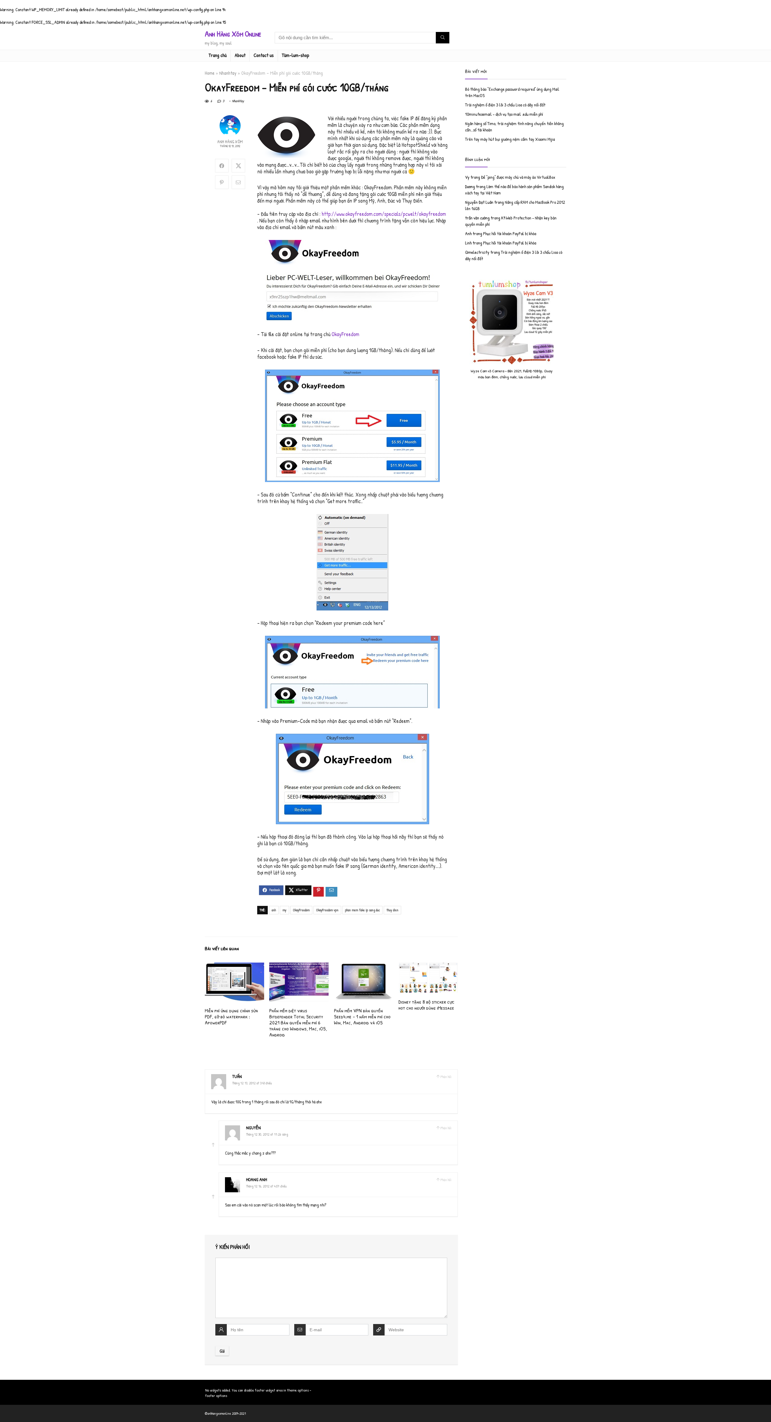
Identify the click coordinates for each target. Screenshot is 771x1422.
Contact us (264, 55)
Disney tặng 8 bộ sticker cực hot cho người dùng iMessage (426, 1004)
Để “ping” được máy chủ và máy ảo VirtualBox (518, 177)
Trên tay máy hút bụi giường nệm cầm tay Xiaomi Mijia (510, 139)
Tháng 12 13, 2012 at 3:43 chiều (252, 1083)
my (284, 910)
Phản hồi (445, 1076)
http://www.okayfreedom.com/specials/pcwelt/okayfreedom (384, 214)
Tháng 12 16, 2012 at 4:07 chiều (266, 1186)
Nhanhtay (227, 73)
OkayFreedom (345, 334)
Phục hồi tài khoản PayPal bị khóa (509, 233)
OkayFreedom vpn (327, 910)
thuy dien (392, 910)
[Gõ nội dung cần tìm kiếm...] (442, 37)
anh (274, 910)
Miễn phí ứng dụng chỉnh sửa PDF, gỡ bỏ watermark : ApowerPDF (231, 1016)
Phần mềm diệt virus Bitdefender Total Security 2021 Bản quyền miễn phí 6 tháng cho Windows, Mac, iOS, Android (298, 1022)
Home (209, 73)
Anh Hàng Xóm (230, 141)
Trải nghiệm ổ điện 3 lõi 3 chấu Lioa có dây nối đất (505, 105)
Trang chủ (217, 55)
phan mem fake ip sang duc (362, 910)
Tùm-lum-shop (295, 55)
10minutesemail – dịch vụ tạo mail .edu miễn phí (504, 114)
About (240, 55)
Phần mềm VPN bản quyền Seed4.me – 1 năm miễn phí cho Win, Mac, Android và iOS (362, 1016)
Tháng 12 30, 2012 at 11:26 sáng (267, 1134)
